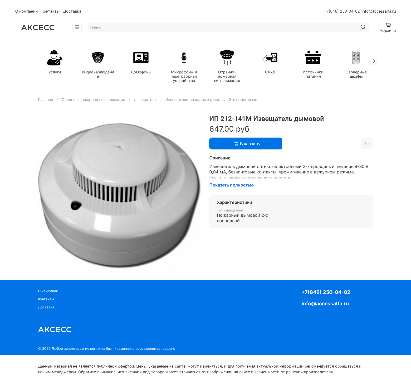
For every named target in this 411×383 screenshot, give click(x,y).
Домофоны (141, 71)
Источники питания (313, 73)
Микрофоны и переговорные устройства (184, 76)
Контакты (50, 11)
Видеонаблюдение (98, 73)
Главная (45, 99)
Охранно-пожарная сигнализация (227, 76)
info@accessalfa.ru (379, 11)
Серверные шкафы (356, 73)
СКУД (270, 71)
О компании (26, 11)
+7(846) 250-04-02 (342, 11)
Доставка (72, 11)
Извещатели (145, 99)
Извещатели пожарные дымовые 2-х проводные (211, 99)
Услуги (55, 71)
